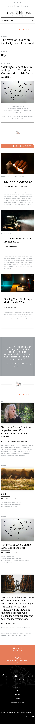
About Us (10, 6)
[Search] (33, 20)
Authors (17, 691)
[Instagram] (14, 2)
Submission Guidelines (17, 702)
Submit (18, 6)
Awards (17, 698)
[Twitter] (20, 2)
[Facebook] (17, 2)
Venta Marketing (5, 714)
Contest (25, 6)
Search (17, 706)
